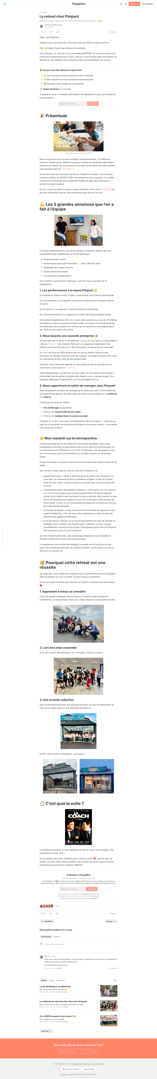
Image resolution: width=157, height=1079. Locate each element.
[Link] (36, 115)
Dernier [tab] (51, 980)
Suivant (109, 921)
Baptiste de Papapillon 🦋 (53, 25)
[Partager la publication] (126, 4)
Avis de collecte (98, 1064)
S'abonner (134, 4)
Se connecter (148, 4)
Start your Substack (72, 1069)
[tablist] (50, 937)
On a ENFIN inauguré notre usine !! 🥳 (58, 1016)
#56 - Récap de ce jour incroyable (52, 1019)
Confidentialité (77, 1064)
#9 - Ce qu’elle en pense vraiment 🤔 (53, 989)
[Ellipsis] (116, 956)
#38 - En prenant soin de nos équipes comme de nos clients (62, 1004)
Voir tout (45, 1031)
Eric (45, 956)
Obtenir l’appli (89, 1069)
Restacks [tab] (56, 937)
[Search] (121, 4)
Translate (44, 12)
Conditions (87, 1064)
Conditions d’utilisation (89, 894)
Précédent (48, 921)
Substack (63, 1074)
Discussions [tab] (61, 980)
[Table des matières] (2, 539)
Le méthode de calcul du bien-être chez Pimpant (63, 1001)
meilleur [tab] (44, 980)
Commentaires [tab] (46, 937)
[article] (78, 990)
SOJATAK (67, 169)
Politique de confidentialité (88, 898)
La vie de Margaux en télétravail (55, 986)
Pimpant (51, 344)
